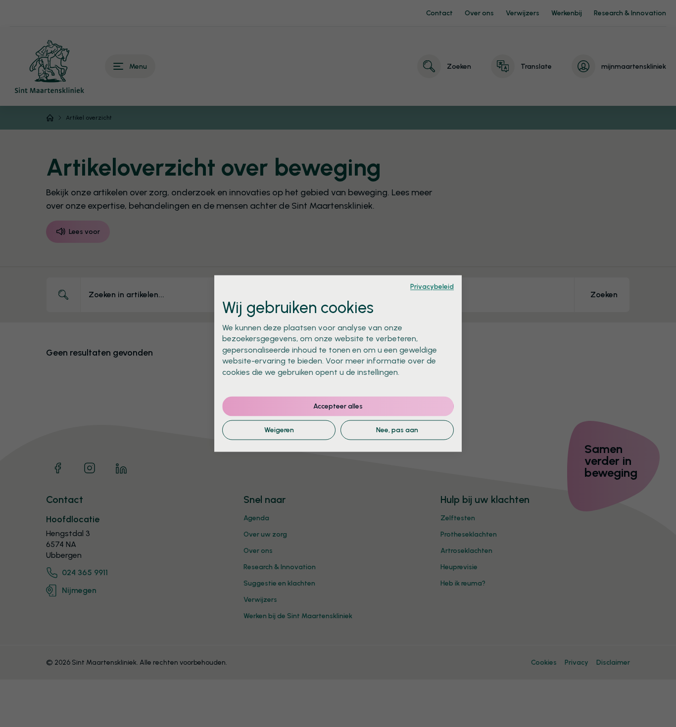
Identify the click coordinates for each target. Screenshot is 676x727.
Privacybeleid (432, 286)
